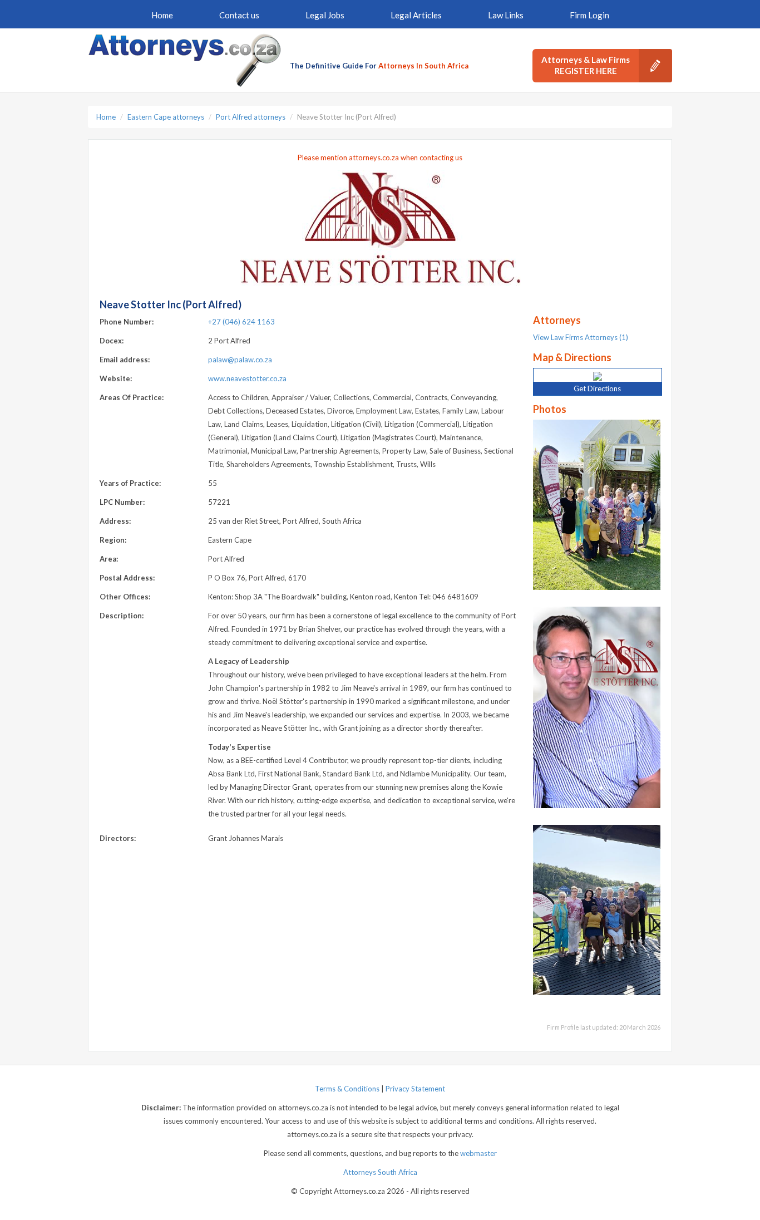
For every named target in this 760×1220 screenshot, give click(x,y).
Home (162, 15)
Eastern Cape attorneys (165, 116)
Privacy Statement (415, 1088)
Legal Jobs (324, 15)
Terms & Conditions (347, 1088)
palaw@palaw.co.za (240, 359)
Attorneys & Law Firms (585, 65)
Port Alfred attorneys (250, 116)
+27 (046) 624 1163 (241, 321)
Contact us (239, 15)
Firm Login (589, 15)
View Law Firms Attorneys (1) (580, 337)
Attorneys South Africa (380, 1172)
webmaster (478, 1153)
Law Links (506, 15)
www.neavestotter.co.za (247, 378)
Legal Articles (416, 15)
